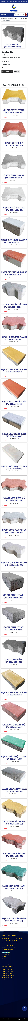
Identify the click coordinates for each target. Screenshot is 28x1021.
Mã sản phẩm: (5, 55)
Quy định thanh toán (7, 977)
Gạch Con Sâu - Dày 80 (14, 341)
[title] (3, 1019)
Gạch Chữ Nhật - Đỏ (14, 406)
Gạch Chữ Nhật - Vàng (14, 374)
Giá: (2, 62)
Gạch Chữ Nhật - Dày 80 (14, 277)
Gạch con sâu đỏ (14, 858)
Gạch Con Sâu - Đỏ (14, 503)
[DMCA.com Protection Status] (6, 952)
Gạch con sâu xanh (14, 890)
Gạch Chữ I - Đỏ (14, 147)
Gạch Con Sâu (14, 664)
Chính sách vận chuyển (7, 971)
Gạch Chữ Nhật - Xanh (14, 761)
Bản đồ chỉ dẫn (5, 965)
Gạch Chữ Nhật (14, 600)
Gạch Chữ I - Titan (14, 212)
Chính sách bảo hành (7, 973)
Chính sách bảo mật (7, 969)
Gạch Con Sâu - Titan (14, 567)
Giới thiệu (4, 957)
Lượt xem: (4, 64)
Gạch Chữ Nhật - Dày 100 (14, 244)
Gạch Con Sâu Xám (14, 535)
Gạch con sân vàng (14, 826)
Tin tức (3, 959)
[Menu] (2, 14)
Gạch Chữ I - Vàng (14, 115)
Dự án (3, 961)
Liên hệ (3, 963)
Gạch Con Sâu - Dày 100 (14, 309)
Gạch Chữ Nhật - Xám (14, 438)
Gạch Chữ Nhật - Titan (14, 470)
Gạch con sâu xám (14, 923)
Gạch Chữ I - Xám (14, 180)
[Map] (14, 1019)
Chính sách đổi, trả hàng (8, 975)
